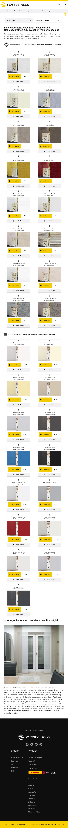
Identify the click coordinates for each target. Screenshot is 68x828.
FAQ (12, 771)
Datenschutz (15, 768)
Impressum (15, 761)
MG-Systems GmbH (57, 824)
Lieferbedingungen (35, 758)
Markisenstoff (56, 11)
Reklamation (33, 764)
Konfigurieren (15, 76)
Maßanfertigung (13, 20)
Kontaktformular (17, 758)
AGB (12, 764)
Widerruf (32, 761)
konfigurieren (9, 38)
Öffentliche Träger (34, 812)
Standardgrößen (42, 20)
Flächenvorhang (24, 11)
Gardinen (34, 11)
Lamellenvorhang (44, 11)
